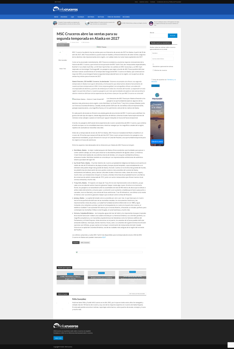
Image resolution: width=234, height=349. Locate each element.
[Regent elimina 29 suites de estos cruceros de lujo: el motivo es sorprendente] (87, 23)
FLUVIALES (81, 17)
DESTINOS (91, 17)
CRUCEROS (64, 17)
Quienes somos (144, 2)
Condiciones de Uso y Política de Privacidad (169, 2)
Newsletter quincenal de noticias (163, 66)
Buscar (152, 32)
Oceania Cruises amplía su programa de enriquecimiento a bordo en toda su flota (69, 23)
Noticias (70, 274)
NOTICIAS (101, 17)
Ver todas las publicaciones (137, 293)
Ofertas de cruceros (160, 70)
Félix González (62, 60)
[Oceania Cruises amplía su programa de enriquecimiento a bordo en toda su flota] (55, 23)
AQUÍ (104, 237)
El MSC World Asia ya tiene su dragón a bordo (134, 23)
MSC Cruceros (85, 242)
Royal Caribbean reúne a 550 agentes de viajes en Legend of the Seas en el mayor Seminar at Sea (166, 23)
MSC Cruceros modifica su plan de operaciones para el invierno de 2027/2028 (101, 278)
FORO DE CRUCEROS (114, 17)
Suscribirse (155, 86)
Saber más (58, 338)
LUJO (72, 17)
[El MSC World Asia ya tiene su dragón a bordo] (119, 23)
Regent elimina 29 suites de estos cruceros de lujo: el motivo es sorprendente (102, 23)
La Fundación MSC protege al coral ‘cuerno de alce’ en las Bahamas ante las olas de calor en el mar (132, 278)
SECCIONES (126, 17)
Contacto (152, 2)
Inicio (136, 2)
